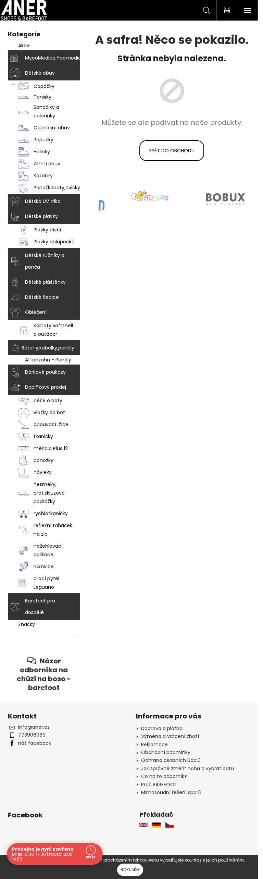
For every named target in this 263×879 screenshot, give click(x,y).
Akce (24, 45)
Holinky (42, 151)
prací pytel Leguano (46, 582)
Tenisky (42, 96)
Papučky (43, 139)
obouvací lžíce (51, 424)
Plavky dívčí (47, 229)
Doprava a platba (162, 728)
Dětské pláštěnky (45, 282)
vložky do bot (49, 412)
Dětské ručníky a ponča (44, 261)
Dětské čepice (42, 297)
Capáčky (44, 86)
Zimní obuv (47, 163)
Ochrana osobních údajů (171, 760)
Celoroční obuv (52, 127)
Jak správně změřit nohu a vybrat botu (187, 768)
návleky (43, 472)
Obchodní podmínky (165, 752)
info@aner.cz (34, 727)
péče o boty (48, 400)
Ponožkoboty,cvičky (57, 187)
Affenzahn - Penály (48, 359)
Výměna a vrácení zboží (170, 736)
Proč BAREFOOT (159, 784)
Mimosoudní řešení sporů (171, 792)
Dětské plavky (41, 216)
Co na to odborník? (164, 776)
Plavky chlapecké (54, 241)
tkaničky (43, 436)
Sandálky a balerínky (46, 111)
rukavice (44, 566)
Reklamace (154, 744)
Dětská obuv (40, 72)
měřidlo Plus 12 (51, 448)
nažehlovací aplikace (48, 550)
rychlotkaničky (51, 513)
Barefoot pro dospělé (40, 606)
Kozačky (43, 175)
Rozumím (130, 869)
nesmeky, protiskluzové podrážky (49, 493)
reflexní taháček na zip (53, 529)
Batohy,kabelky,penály (48, 347)
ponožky (43, 460)
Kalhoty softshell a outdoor (53, 329)
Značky (26, 624)
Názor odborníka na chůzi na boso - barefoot (44, 674)
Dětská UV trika (43, 201)
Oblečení (36, 312)
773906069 (32, 734)
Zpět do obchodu (172, 150)
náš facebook (34, 743)
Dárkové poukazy (45, 372)
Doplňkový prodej (45, 387)
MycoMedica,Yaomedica (52, 57)
